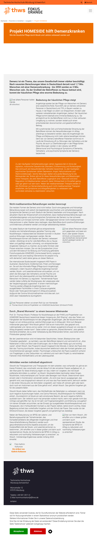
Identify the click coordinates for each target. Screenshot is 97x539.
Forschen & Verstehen (16, 21)
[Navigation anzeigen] (90, 10)
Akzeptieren (18, 531)
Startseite (4, 21)
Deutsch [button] (89, 2)
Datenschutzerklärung (55, 518)
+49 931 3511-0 (23, 495)
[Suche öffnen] (81, 2)
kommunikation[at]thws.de (27, 497)
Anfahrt (13, 501)
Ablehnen (38, 531)
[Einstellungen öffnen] (50, 531)
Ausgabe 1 (29, 21)
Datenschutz (20, 524)
